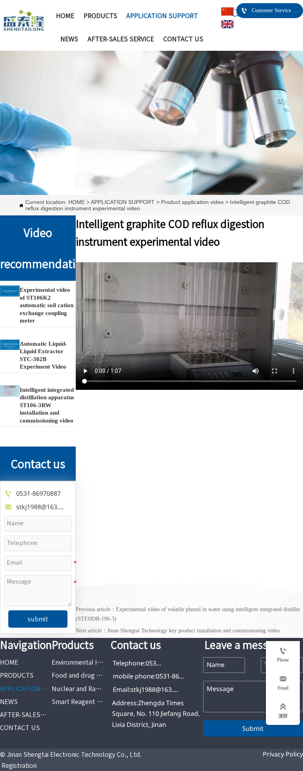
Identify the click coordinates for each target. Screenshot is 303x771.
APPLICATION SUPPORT (58, 119)
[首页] (24, 21)
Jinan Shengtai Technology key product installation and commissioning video (193, 631)
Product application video (136, 119)
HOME (9, 119)
